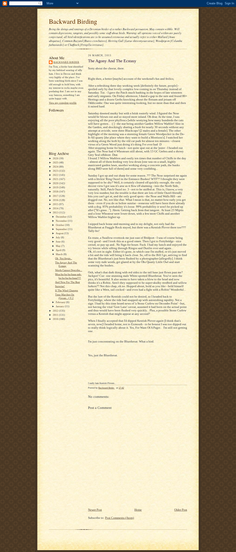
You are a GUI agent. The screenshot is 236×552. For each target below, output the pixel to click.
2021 (56, 179)
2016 (56, 200)
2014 (56, 208)
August (60, 233)
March (59, 254)
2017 (56, 196)
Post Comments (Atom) (119, 518)
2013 (56, 212)
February (61, 302)
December (61, 216)
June (58, 241)
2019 (56, 187)
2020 (56, 183)
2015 (56, 204)
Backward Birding (73, 21)
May (58, 246)
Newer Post (95, 509)
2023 (56, 170)
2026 (56, 158)
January (60, 306)
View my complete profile (63, 102)
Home (138, 509)
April (59, 250)
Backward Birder (66, 62)
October (60, 225)
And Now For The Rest (67, 282)
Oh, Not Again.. (63, 258)
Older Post (180, 509)
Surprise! (60, 286)
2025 (56, 162)
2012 (56, 310)
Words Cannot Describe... (68, 270)
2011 (56, 314)
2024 (56, 166)
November (62, 220)
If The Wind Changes (66, 290)
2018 (56, 191)
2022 (56, 175)
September (62, 229)
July (58, 237)
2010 (56, 319)
